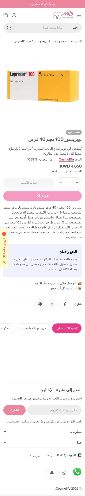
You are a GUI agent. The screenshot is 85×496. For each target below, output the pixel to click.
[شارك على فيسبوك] (65, 304)
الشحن (77, 171)
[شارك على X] (53, 304)
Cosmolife (66, 159)
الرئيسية (76, 41)
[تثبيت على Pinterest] (40, 304)
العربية (37, 456)
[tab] (67, 328)
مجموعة (60, 41)
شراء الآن (43, 196)
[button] (4, 248)
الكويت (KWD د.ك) (63, 455)
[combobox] (42, 28)
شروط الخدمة (40, 421)
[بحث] (9, 27)
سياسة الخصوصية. (18, 421)
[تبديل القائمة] (79, 15)
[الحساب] (14, 15)
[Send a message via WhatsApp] (77, 471)
